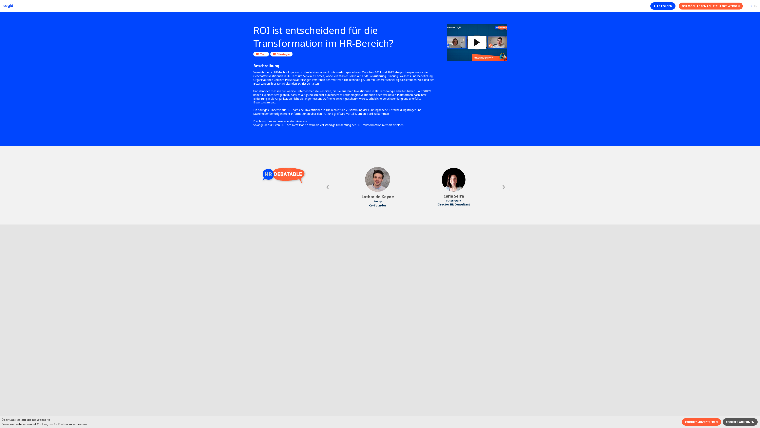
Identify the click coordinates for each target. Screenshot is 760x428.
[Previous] (328, 187)
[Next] (503, 187)
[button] (662, 6)
